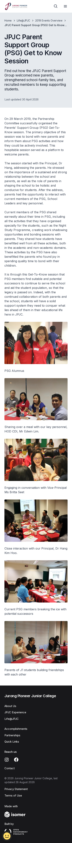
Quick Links (11, 741)
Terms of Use (13, 795)
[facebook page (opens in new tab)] (16, 759)
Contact (9, 768)
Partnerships (12, 735)
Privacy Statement (16, 789)
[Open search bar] (55, 6)
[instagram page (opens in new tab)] (6, 759)
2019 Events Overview (48, 20)
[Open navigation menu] (65, 6)
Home (8, 20)
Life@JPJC (23, 20)
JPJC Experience (15, 712)
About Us (10, 706)
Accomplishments (15, 729)
